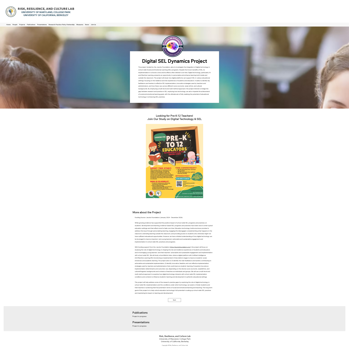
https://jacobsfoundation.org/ (180, 247)
